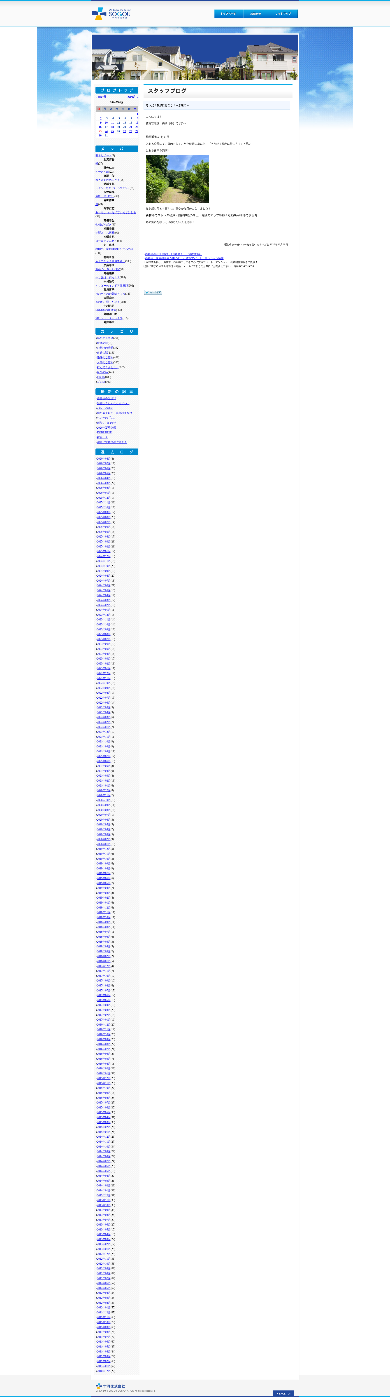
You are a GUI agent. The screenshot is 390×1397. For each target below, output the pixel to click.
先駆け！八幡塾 (104, 232)
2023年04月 (104, 653)
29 (136, 131)
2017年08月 (104, 985)
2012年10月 (104, 1263)
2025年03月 (104, 541)
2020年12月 (104, 790)
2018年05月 (104, 941)
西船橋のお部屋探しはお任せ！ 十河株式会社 (173, 254)
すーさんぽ (102, 171)
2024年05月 (104, 590)
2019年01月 (104, 902)
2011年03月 (104, 1356)
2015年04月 (104, 1117)
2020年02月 (104, 839)
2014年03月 (104, 1180)
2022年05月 (104, 707)
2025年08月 (104, 517)
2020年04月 (104, 829)
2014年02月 (104, 1185)
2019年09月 (104, 863)
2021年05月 (104, 766)
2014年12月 (104, 1136)
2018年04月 (104, 946)
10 (106, 122)
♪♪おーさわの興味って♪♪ (110, 293)
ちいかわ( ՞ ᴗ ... (106, 417)
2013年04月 (104, 1234)
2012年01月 (104, 1307)
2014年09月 (104, 1151)
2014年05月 (104, 1171)
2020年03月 (104, 834)
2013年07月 (104, 1219)
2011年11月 (104, 1317)
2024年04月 (104, 595)
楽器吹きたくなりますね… (113, 403)
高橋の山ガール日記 (107, 269)
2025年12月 (104, 497)
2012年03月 (104, 1297)
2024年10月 (104, 566)
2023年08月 (104, 634)
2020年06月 (104, 819)
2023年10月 (104, 624)
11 (112, 122)
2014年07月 (104, 1161)
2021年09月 (104, 746)
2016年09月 (104, 1039)
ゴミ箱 (101, 381)
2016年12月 (104, 1024)
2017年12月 (104, 966)
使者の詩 (102, 343)
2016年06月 (104, 1053)
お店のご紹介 (105, 362)
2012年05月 (104, 1288)
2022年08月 (104, 692)
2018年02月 (104, 956)
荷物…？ (102, 437)
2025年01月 (104, 551)
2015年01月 (104, 1132)
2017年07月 (104, 990)
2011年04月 (104, 1351)
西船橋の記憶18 (106, 398)
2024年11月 (104, 561)
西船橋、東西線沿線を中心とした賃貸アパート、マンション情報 (184, 258)
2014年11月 (104, 1141)
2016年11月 (104, 1029)
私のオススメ (105, 338)
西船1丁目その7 (106, 422)
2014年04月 (104, 1175)
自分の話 (102, 352)
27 (124, 131)
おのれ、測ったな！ (107, 301)
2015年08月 (104, 1097)
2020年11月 (104, 795)
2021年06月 (104, 761)
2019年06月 (104, 878)
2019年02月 (104, 897)
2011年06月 (104, 1341)
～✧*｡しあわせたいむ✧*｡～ (112, 188)
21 (130, 127)
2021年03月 (104, 775)
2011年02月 (104, 1361)
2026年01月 (104, 492)
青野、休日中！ (104, 196)
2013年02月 (104, 1244)
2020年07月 (104, 814)
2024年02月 (104, 605)
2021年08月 (104, 751)
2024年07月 (104, 580)
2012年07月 (104, 1278)
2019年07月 (104, 873)
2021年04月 (104, 770)
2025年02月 (104, 546)
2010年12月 (104, 1371)
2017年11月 (104, 970)
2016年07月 (104, 1049)
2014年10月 (104, 1146)
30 (100, 135)
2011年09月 (104, 1327)
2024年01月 (104, 609)
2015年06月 (104, 1107)
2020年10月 (104, 800)
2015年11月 (104, 1083)
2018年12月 (104, 907)
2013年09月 (104, 1210)
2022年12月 (104, 673)
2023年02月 (104, 663)
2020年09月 (104, 805)
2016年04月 (104, 1063)
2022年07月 (104, 697)
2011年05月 (104, 1346)
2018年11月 (104, 912)
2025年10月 (104, 507)
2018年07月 (104, 931)
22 (136, 127)
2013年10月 (104, 1205)
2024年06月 (104, 585)
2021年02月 (104, 780)
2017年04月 (104, 1005)
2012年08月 (104, 1273)
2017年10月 (104, 975)
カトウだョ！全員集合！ (110, 261)
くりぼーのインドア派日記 (111, 285)
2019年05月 (104, 883)
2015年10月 (104, 1087)
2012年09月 (104, 1268)
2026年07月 (104, 463)
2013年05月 (104, 1229)
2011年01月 (104, 1366)
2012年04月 (104, 1292)
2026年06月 (104, 468)
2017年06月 (104, 995)
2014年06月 (104, 1166)
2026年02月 (104, 487)
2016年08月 (104, 1044)
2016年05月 (104, 1058)
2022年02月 (104, 722)
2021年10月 (104, 741)
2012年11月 (104, 1258)
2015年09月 (104, 1092)
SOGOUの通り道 (105, 310)
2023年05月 (104, 648)
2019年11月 (104, 853)
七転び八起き (103, 224)
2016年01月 (104, 1073)
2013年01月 (104, 1249)
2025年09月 (104, 512)
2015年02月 (104, 1127)
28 (130, 131)
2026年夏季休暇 (106, 427)
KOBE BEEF (104, 432)
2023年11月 (104, 619)
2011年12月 (104, 1312)
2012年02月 (104, 1302)
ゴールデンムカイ (106, 240)
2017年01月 (104, 1019)
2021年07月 (104, 756)
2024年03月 (104, 600)
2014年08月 (104, 1156)
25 (112, 131)
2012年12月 (104, 1254)
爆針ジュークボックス (109, 318)
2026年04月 (104, 478)
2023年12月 (104, 614)
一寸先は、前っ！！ (107, 277)
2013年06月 (104, 1224)
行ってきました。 (108, 367)
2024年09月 (104, 571)
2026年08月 (104, 458)
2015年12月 (104, 1078)
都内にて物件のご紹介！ (112, 442)
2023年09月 (104, 629)
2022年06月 (104, 702)
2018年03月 (104, 951)
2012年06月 (104, 1283)
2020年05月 (104, 824)
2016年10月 (104, 1034)
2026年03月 (104, 483)
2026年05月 (104, 473)
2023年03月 (104, 658)
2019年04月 (104, 888)
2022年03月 (104, 717)
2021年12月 (104, 731)
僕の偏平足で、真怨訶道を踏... (115, 413)
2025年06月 (104, 526)
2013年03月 (104, 1239)
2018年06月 (104, 936)
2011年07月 (104, 1336)
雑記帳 (101, 377)
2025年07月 (104, 522)
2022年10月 (104, 683)
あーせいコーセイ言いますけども (115, 212)
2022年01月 (104, 727)
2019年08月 (104, 868)
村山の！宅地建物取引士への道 (114, 249)
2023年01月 (104, 668)
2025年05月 (104, 531)
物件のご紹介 (105, 357)
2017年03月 (104, 1010)
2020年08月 (104, 810)
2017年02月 (104, 1015)
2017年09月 (104, 980)
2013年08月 (104, 1214)
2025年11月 (104, 502)
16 (100, 127)
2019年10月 (104, 858)
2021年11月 (104, 736)
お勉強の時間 (105, 347)
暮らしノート (103, 155)
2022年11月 (104, 678)
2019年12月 (104, 848)
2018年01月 (104, 961)
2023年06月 (104, 644)
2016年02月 (104, 1068)
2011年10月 (104, 1322)
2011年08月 (104, 1332)
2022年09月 (104, 688)
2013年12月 (104, 1195)
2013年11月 (104, 1200)
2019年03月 (104, 893)
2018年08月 (104, 927)
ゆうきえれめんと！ (107, 179)
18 (112, 127)
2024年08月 (104, 575)
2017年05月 (104, 1000)
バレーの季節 (105, 408)
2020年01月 (104, 844)
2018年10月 (104, 917)
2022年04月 (104, 712)
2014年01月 (104, 1190)
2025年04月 (104, 536)
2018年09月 (104, 922)
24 (106, 131)
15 (136, 122)
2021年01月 (104, 785)
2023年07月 (104, 639)
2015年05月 (104, 1112)
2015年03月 (104, 1122)
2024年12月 (104, 556)
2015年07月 (104, 1102)
